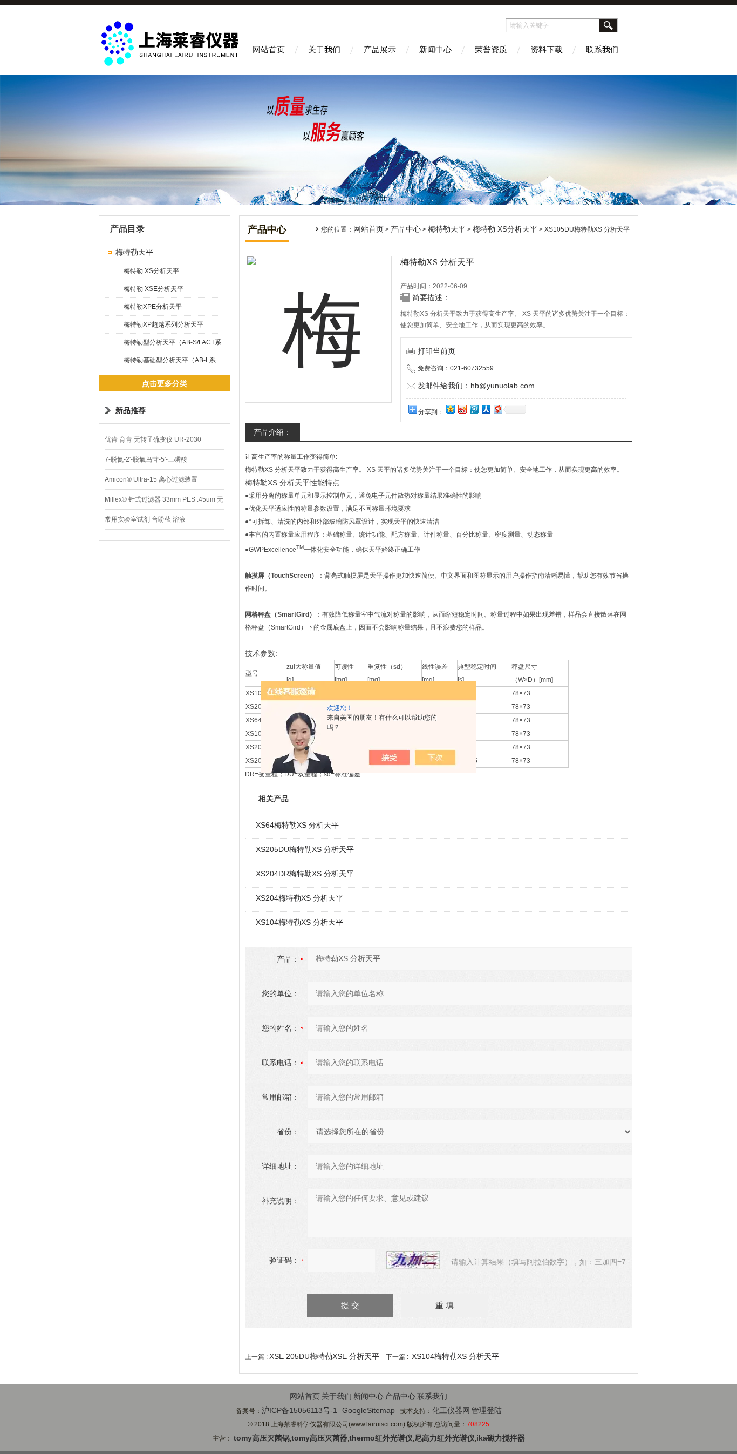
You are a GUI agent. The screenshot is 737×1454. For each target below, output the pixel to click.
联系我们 (602, 49)
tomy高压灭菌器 (319, 1437)
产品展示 (380, 49)
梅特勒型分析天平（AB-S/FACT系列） (172, 345)
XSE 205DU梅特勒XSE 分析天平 (324, 1356)
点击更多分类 (164, 383)
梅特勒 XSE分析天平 (153, 289)
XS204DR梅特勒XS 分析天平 (305, 873)
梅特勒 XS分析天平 (151, 271)
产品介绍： (272, 432)
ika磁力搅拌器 (500, 1437)
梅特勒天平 (134, 252)
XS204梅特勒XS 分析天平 (299, 898)
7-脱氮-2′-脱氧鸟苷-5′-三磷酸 (146, 459)
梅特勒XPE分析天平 (153, 306)
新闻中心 (435, 49)
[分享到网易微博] (497, 409)
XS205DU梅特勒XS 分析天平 (305, 849)
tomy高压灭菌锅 (262, 1437)
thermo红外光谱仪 (381, 1437)
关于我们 (324, 49)
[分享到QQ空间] (450, 409)
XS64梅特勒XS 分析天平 (297, 825)
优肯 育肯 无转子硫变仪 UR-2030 (153, 439)
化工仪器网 (451, 1410)
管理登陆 (487, 1410)
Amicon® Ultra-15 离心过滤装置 (151, 479)
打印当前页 (436, 351)
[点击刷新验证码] (413, 1260)
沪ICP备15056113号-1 (299, 1410)
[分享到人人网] (486, 409)
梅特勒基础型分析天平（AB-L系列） (170, 362)
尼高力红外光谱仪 (444, 1437)
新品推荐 (130, 410)
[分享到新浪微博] (462, 409)
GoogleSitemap (368, 1410)
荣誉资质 (491, 49)
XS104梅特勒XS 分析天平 (299, 922)
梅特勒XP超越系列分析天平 (163, 324)
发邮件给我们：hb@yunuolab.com (476, 385)
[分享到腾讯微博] (474, 409)
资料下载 (546, 49)
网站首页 (269, 49)
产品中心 (406, 229)
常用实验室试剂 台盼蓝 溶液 (145, 519)
